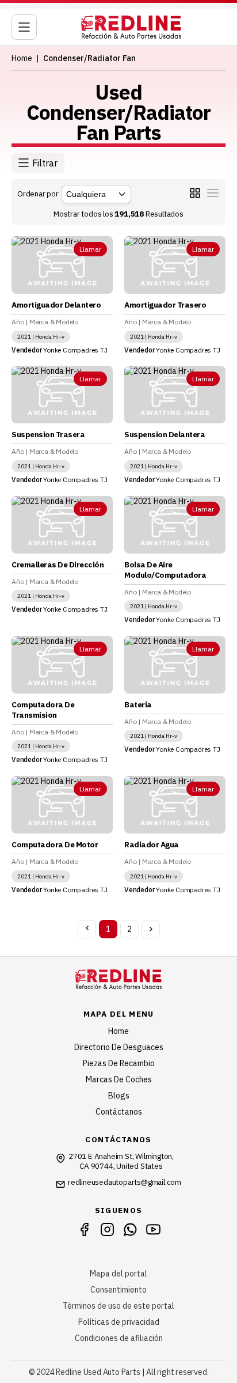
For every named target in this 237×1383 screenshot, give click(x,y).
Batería (138, 704)
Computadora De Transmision (43, 709)
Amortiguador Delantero (56, 305)
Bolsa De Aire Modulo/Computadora (165, 569)
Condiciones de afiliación (119, 1338)
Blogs (118, 1095)
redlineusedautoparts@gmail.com (124, 1182)
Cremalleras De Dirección (58, 564)
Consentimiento (118, 1290)
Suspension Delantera (164, 434)
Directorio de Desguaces (118, 1047)
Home (22, 58)
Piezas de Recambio (119, 1063)
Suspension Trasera (48, 434)
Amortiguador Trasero (165, 305)
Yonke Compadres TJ (75, 350)
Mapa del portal (118, 1273)
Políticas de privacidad (118, 1322)
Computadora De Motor (55, 844)
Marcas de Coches (119, 1079)
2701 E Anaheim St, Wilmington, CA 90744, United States (121, 1161)
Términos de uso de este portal (118, 1306)
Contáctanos (118, 1112)
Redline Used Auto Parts (98, 1372)
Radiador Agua (151, 844)
